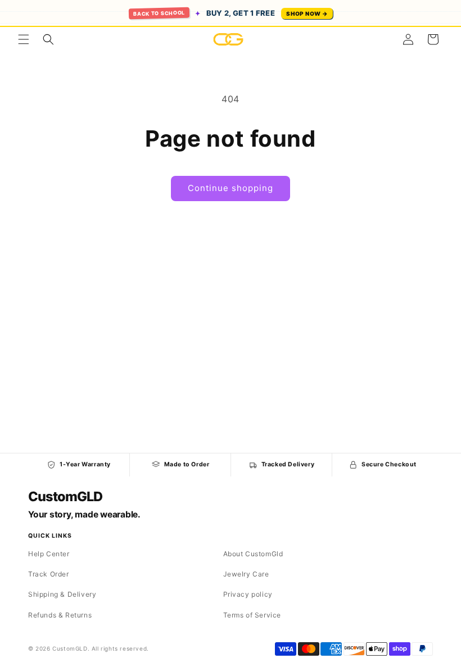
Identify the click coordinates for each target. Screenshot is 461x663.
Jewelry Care (246, 574)
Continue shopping (230, 188)
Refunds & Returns (60, 615)
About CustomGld (253, 554)
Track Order (48, 574)
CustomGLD (65, 496)
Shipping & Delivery (62, 594)
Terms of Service (252, 615)
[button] (23, 39)
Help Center (49, 554)
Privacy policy (248, 594)
